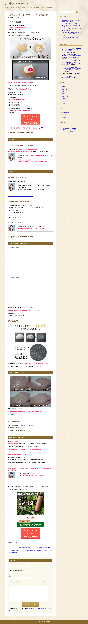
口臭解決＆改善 (65, 112)
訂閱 (69, 128)
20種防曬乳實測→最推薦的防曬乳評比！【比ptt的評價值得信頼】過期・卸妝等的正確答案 (71, 34)
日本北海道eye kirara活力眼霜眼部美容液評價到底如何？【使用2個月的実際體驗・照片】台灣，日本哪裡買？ (71, 56)
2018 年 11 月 (65, 96)
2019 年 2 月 (64, 91)
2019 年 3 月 (64, 89)
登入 (64, 126)
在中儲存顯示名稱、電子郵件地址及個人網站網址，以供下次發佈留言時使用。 (29, 582)
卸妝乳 (15, 542)
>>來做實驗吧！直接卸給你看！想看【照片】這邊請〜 (20, 196)
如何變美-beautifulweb (16, 3)
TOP (12, 7)
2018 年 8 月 (64, 101)
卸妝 (12, 542)
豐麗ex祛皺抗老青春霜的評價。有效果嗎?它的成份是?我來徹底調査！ (35, 547)
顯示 (41, 128)
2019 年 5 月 (64, 86)
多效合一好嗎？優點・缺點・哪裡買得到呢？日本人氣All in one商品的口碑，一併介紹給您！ (71, 25)
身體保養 (64, 117)
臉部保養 (18, 21)
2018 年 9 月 (64, 98)
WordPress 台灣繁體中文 (69, 131)
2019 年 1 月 (64, 93)
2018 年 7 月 (64, 103)
